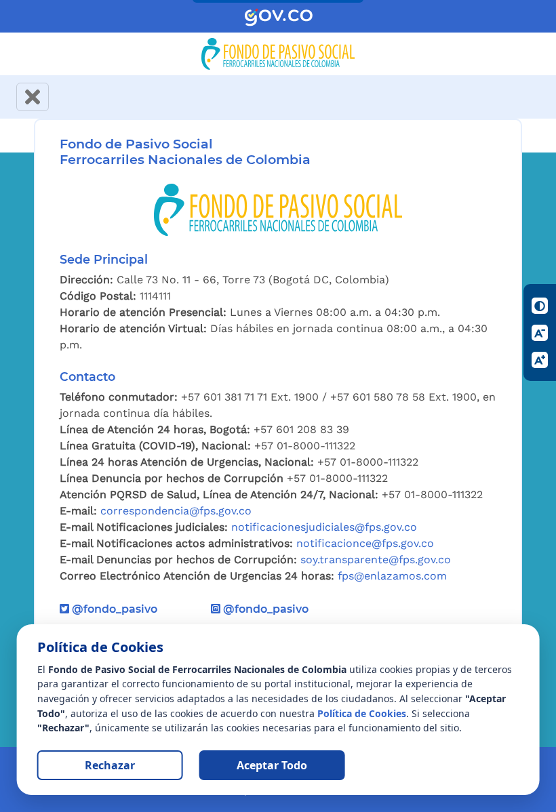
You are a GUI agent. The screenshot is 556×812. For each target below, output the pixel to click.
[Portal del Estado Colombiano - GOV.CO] (278, 16)
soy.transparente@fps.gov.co (375, 559)
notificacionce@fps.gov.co (365, 543)
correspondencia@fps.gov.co (176, 510)
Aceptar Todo (272, 765)
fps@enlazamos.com (392, 575)
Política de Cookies (361, 713)
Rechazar (110, 765)
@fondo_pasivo (113, 609)
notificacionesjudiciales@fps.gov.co (324, 527)
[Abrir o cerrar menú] (32, 97)
